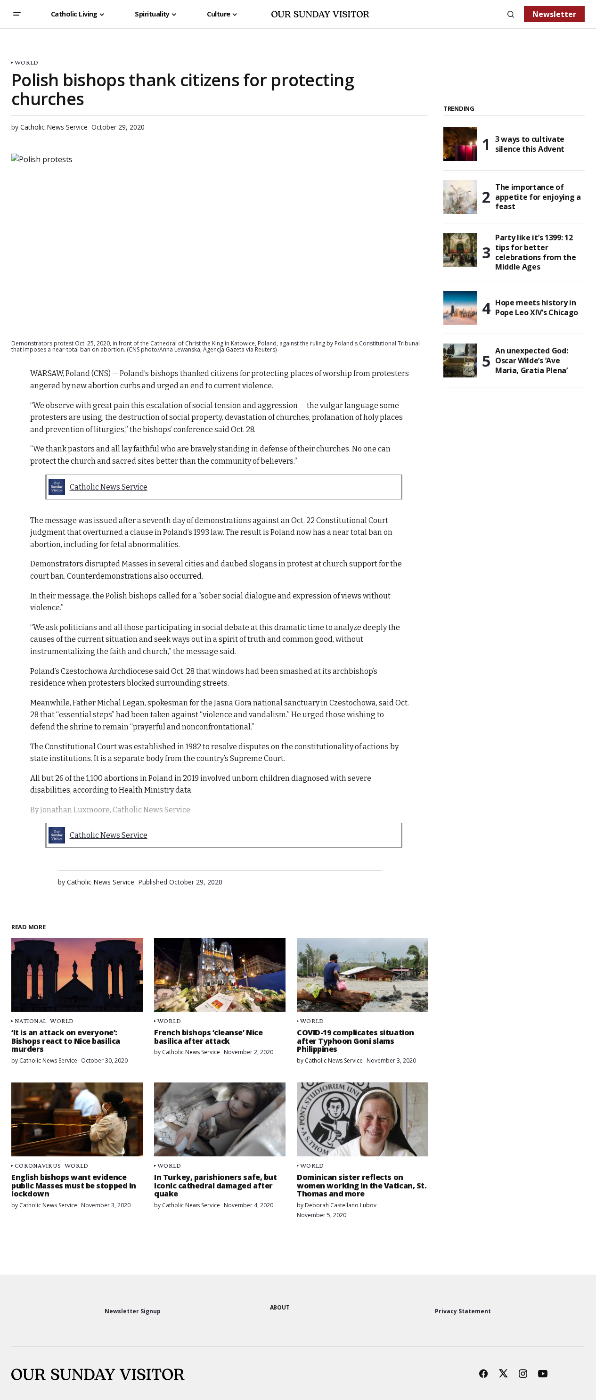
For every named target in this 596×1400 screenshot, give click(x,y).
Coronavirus (38, 1165)
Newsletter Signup (133, 1311)
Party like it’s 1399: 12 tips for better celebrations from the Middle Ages (535, 252)
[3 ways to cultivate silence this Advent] (460, 144)
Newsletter (554, 14)
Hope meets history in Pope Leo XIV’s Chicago (536, 307)
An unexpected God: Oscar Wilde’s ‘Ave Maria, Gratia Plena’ (531, 360)
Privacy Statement (463, 1311)
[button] (17, 14)
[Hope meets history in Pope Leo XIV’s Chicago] (460, 308)
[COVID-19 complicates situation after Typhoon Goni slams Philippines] (362, 975)
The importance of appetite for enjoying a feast (538, 197)
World (26, 62)
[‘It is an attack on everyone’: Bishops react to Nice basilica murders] (77, 975)
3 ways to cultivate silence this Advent (529, 144)
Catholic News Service (108, 487)
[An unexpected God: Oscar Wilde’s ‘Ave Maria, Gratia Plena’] (460, 360)
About (280, 1307)
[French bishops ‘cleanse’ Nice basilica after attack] (220, 975)
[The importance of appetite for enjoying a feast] (460, 197)
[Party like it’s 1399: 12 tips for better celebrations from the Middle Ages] (460, 250)
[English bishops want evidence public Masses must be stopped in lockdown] (77, 1119)
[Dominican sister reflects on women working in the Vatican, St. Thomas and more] (362, 1119)
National (30, 1020)
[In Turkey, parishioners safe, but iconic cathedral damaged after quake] (220, 1119)
